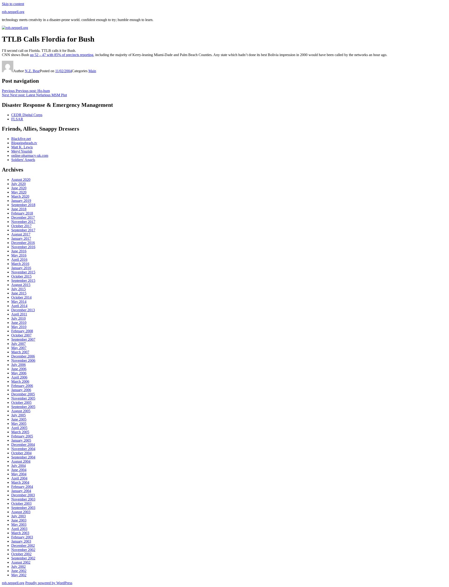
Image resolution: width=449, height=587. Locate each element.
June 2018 (18, 209)
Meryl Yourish (21, 151)
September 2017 (23, 230)
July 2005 (18, 415)
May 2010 (18, 327)
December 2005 (23, 394)
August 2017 (20, 234)
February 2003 (22, 537)
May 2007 (18, 348)
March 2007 (20, 352)
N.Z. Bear (32, 71)
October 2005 (21, 402)
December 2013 (23, 310)
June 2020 (18, 188)
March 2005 (20, 432)
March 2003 (20, 533)
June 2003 (18, 520)
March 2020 (20, 196)
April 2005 (19, 428)
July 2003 (18, 516)
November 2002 (23, 550)
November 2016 (23, 247)
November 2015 (23, 272)
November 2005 (23, 398)
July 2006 (18, 365)
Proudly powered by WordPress (48, 583)
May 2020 (18, 192)
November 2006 (23, 360)
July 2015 (18, 289)
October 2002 (21, 554)
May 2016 (18, 255)
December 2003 (23, 495)
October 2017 (21, 226)
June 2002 (18, 571)
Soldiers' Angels (23, 160)
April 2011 (19, 314)
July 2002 (18, 567)
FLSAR (17, 119)
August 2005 (20, 411)
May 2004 (18, 474)
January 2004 (21, 491)
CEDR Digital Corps (26, 115)
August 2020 (20, 180)
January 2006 (21, 390)
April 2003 (19, 529)
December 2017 (23, 217)
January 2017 (21, 238)
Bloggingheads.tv (24, 143)
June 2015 (18, 293)
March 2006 (20, 381)
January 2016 (21, 268)
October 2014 (21, 297)
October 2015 (21, 276)
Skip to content (13, 4)
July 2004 (18, 466)
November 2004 (23, 449)
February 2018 (22, 213)
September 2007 (23, 339)
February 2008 (22, 331)
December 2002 (23, 546)
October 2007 (21, 335)
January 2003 (21, 541)
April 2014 (19, 306)
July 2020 (18, 184)
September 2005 (23, 407)
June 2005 (18, 419)
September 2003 (23, 508)
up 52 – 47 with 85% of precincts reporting (61, 55)
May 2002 (18, 575)
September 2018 (23, 205)
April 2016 (19, 259)
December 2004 (23, 445)
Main (92, 71)
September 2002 (23, 558)
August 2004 (20, 461)
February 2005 (22, 436)
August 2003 (20, 512)
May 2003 (18, 524)
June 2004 (18, 470)
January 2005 (21, 440)
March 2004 (20, 482)
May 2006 (18, 373)
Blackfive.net (21, 139)
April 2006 (19, 377)
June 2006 (18, 369)
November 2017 (23, 222)
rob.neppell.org (13, 12)
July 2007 (18, 344)
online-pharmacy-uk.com (29, 155)
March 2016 (20, 264)
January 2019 (21, 201)
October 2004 (21, 453)
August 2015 (20, 285)
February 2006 (22, 386)
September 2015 (23, 281)
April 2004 (19, 478)
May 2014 (18, 302)
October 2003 (21, 503)
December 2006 (23, 356)
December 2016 (23, 243)
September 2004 (23, 457)
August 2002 (20, 562)
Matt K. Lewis (22, 147)
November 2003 (23, 499)
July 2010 (18, 318)
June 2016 (18, 251)
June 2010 (18, 323)
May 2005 (18, 424)
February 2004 (22, 487)
